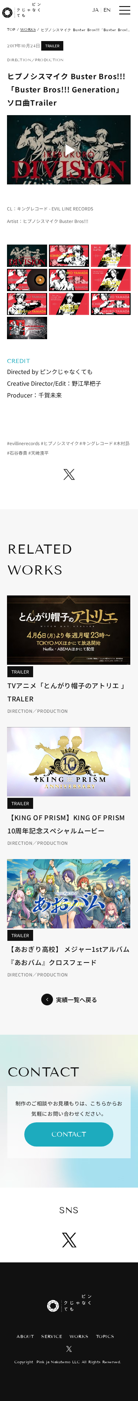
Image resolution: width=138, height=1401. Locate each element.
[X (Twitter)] (69, 474)
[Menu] (125, 10)
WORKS (28, 29)
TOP (11, 29)
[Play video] (69, 149)
